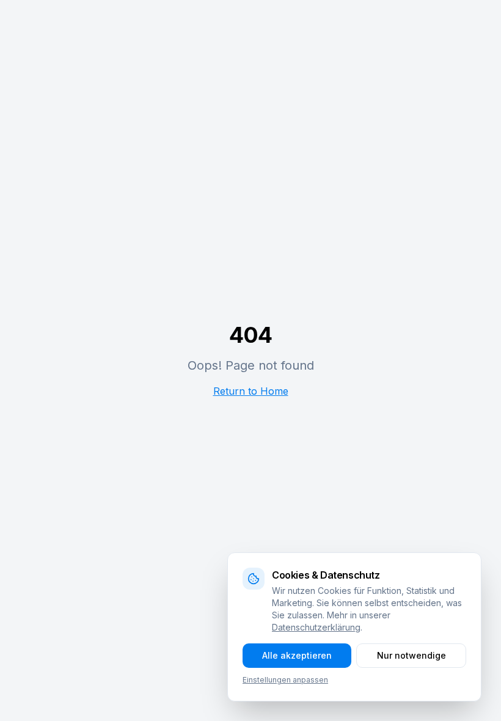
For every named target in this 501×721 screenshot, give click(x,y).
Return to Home (250, 391)
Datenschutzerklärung (316, 627)
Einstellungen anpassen (285, 679)
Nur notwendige (411, 655)
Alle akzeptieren (297, 655)
